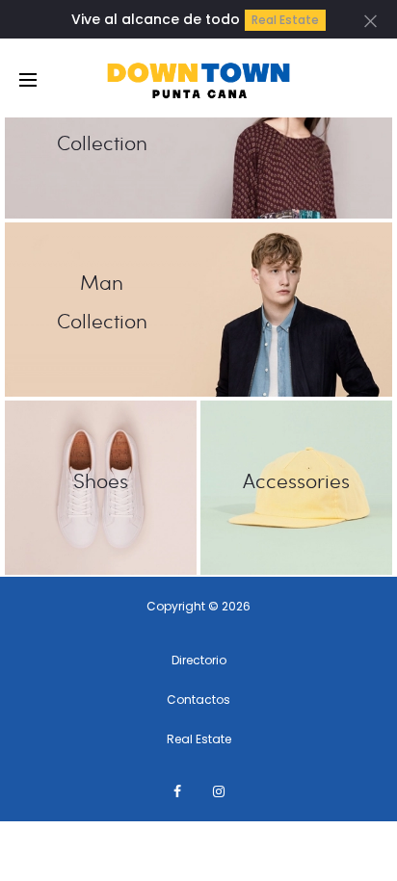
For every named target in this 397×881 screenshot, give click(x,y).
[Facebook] (177, 791)
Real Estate (285, 20)
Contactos (198, 699)
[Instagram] (219, 791)
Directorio (199, 660)
